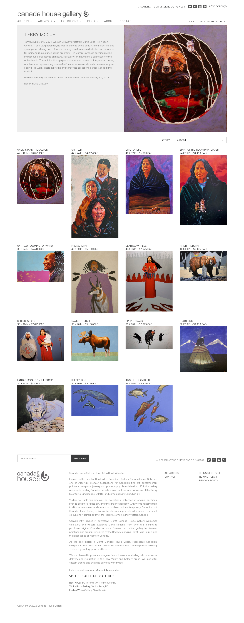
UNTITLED (76, 149)
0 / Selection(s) (218, 6)
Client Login (196, 21)
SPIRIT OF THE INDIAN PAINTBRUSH (199, 149)
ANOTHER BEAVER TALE (139, 380)
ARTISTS (23, 21)
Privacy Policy (208, 480)
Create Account (216, 21)
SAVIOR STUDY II (80, 321)
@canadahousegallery (108, 570)
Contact (126, 21)
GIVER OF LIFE (133, 149)
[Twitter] (190, 6)
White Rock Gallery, (80, 586)
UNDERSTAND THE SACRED (32, 149)
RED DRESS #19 (26, 321)
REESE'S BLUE (79, 380)
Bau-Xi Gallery (77, 582)
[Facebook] (195, 6)
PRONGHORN (79, 245)
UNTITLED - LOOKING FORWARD (35, 245)
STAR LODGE (187, 321)
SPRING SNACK (134, 321)
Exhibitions (70, 21)
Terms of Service (209, 473)
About (109, 21)
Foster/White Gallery (80, 590)
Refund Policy (208, 476)
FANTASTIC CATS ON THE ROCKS (35, 380)
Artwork (45, 21)
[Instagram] (199, 6)
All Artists (172, 473)
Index (91, 21)
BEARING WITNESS (136, 245)
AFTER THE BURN (189, 245)
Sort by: (166, 139)
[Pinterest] (204, 6)
